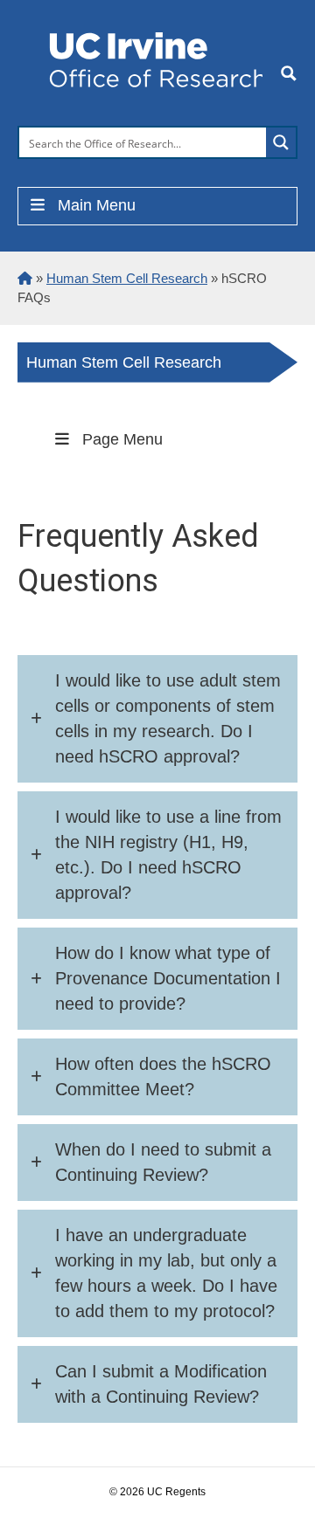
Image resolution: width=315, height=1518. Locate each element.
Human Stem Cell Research (123, 362)
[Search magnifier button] (281, 142)
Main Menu (97, 205)
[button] (158, 719)
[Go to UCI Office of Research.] (25, 278)
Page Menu (122, 439)
